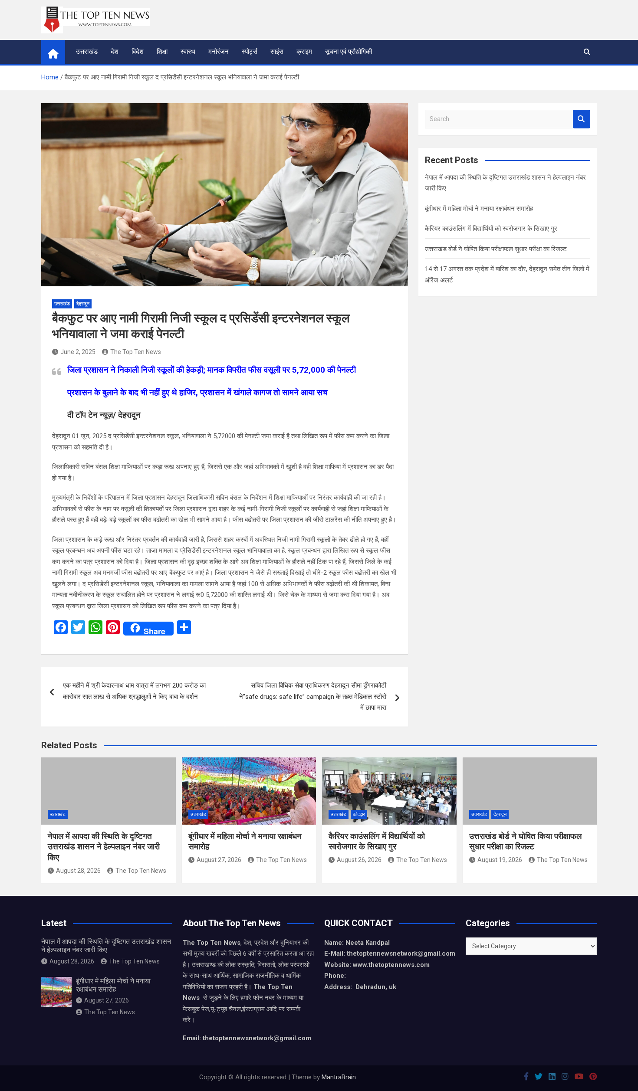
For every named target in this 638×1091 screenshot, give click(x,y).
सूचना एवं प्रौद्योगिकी (348, 52)
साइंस (276, 52)
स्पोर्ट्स (249, 52)
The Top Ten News (135, 351)
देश (114, 52)
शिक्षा (162, 52)
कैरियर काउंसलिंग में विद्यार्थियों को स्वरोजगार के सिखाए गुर (491, 229)
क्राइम (304, 52)
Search (581, 119)
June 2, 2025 (77, 351)
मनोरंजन (218, 52)
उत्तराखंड (87, 52)
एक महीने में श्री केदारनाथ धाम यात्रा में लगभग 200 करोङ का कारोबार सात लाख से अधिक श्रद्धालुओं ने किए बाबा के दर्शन (134, 691)
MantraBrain (339, 1077)
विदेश (138, 52)
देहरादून (82, 304)
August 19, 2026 (499, 859)
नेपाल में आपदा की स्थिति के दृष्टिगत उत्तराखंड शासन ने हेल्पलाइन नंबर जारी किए (104, 846)
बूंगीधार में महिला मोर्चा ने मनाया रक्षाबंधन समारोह (479, 209)
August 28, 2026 (78, 870)
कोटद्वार (359, 814)
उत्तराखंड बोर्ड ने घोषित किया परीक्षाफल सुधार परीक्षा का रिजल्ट (496, 249)
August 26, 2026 (359, 859)
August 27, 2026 (219, 859)
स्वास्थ (188, 52)
